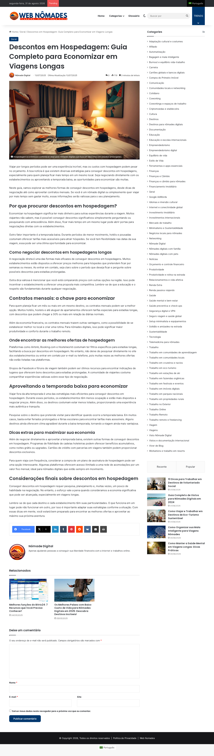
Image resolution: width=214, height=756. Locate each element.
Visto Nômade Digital (160, 435)
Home (101, 15)
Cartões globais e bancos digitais (167, 72)
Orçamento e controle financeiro (166, 264)
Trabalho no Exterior (160, 404)
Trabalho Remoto (158, 414)
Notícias (153, 259)
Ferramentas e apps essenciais (165, 166)
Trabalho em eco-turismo (162, 368)
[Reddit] (79, 529)
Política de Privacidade (124, 738)
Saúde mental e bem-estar (163, 300)
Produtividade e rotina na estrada (167, 274)
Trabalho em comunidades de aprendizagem (173, 352)
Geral (22, 31)
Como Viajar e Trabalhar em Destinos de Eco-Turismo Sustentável (185, 515)
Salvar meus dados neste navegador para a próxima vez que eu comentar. (51, 711)
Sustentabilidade (158, 331)
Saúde (152, 295)
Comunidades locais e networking (167, 88)
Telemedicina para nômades (164, 342)
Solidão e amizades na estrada (165, 326)
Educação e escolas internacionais (167, 140)
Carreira (153, 67)
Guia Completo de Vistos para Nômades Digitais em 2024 (184, 499)
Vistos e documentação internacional (169, 440)
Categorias (115, 15)
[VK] (87, 529)
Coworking (154, 98)
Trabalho (153, 347)
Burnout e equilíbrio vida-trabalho (167, 62)
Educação (154, 134)
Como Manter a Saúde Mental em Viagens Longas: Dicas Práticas (186, 547)
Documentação (157, 129)
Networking (155, 238)
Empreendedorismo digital (163, 150)
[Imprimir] (103, 529)
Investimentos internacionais (164, 217)
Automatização (157, 51)
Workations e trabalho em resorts (167, 451)
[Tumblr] (63, 529)
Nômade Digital (22, 75)
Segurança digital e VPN (162, 311)
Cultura (153, 114)
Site (79, 696)
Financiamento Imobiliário (163, 186)
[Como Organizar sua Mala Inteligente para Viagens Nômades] (156, 532)
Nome (13, 682)
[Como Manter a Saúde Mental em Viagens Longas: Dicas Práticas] (156, 548)
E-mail (13, 696)
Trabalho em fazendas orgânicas (166, 378)
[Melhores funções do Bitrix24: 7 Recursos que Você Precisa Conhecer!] (29, 590)
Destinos (153, 119)
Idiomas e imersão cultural (163, 202)
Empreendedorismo (159, 145)
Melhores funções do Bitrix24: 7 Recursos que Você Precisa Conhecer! (28, 608)
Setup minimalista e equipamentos (167, 321)
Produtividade (156, 269)
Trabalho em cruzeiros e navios (166, 362)
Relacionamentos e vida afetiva (166, 280)
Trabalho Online (157, 409)
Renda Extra (155, 285)
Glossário (134, 15)
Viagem (153, 425)
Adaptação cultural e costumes (166, 41)
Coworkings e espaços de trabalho (167, 103)
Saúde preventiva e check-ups (165, 305)
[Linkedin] (55, 529)
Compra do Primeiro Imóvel (163, 77)
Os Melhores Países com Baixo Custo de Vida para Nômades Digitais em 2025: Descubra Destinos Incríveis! (72, 609)
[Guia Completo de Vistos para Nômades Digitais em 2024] (156, 500)
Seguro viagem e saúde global (165, 316)
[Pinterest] (71, 529)
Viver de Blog (156, 445)
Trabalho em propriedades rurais (166, 399)
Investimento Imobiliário (162, 212)
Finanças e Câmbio (159, 176)
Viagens (153, 430)
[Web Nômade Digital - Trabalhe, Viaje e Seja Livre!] (38, 16)
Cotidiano (154, 93)
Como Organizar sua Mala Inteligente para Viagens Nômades (184, 531)
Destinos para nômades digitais (166, 124)
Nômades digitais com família (165, 248)
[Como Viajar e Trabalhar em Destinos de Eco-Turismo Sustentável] (156, 516)
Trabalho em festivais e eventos (166, 383)
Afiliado (153, 46)
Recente (162, 466)
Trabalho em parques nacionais (166, 394)
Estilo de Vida (156, 160)
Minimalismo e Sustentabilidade (166, 228)
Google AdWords (158, 197)
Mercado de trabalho (160, 223)
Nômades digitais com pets (163, 254)
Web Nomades (147, 738)
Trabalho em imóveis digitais (164, 388)
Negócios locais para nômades (165, 233)
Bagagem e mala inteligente (164, 57)
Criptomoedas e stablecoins (164, 108)
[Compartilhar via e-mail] (95, 529)
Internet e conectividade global (166, 207)
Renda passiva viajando (162, 290)
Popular (190, 466)
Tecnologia (155, 337)
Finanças (154, 171)
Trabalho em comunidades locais (166, 357)
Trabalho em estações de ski (164, 373)
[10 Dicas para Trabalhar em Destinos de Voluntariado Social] (156, 483)
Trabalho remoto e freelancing (165, 419)
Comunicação (156, 83)
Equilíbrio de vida (158, 155)
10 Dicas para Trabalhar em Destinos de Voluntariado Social (185, 482)
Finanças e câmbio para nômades (167, 181)
